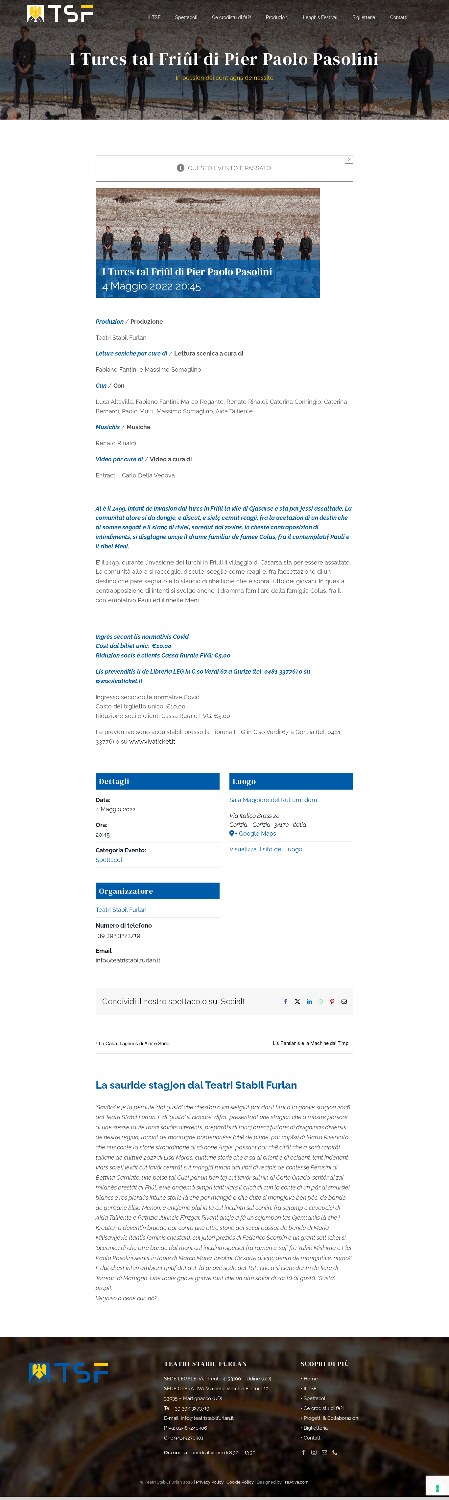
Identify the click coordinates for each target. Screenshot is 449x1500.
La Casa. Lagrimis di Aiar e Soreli (134, 1043)
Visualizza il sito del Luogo (265, 849)
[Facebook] (303, 1452)
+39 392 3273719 (191, 1408)
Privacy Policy (210, 1482)
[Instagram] (314, 1452)
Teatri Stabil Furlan (121, 909)
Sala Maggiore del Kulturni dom (273, 799)
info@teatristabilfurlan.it (207, 1418)
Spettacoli (110, 859)
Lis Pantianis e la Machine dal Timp (310, 1042)
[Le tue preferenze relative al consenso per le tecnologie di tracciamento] (437, 1488)
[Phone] (335, 1452)
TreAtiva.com (296, 1482)
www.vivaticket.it (119, 681)
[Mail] (324, 1452)
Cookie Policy (240, 1482)
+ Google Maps (255, 833)
